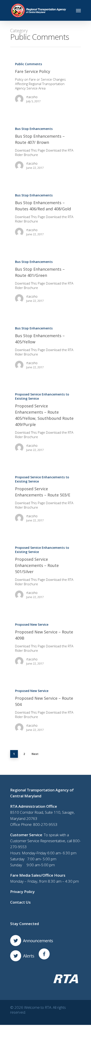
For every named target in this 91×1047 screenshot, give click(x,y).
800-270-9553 (45, 824)
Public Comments (28, 64)
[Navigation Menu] (78, 10)
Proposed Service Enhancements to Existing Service (42, 396)
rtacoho (32, 97)
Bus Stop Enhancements (34, 129)
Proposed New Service (31, 624)
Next (35, 754)
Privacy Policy (22, 891)
